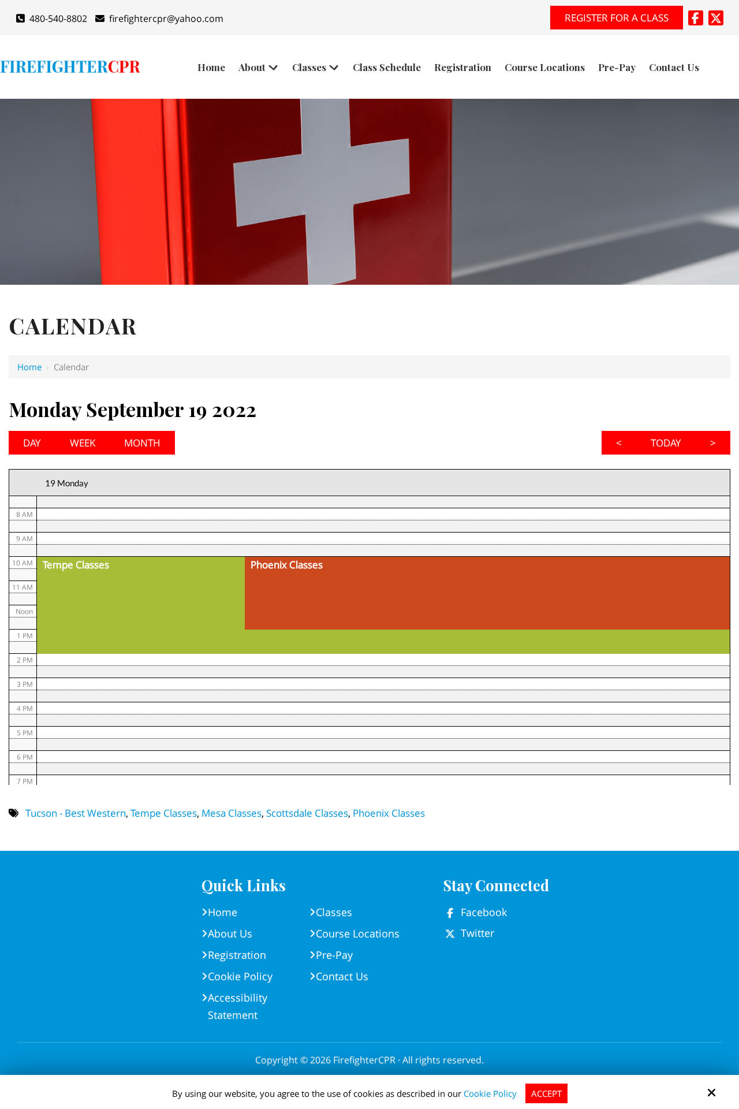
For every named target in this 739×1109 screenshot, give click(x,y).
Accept (546, 1093)
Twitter (477, 933)
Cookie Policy (490, 1093)
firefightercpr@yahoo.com (166, 18)
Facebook (484, 912)
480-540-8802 (58, 18)
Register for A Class (617, 17)
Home (29, 367)
